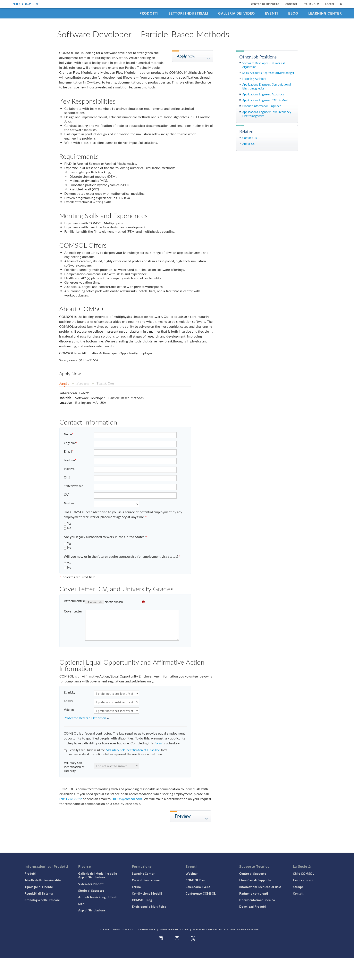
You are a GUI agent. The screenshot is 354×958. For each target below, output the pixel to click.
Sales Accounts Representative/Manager (268, 73)
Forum (136, 887)
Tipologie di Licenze (39, 887)
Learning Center (325, 13)
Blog (293, 13)
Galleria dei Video (236, 13)
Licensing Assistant (254, 79)
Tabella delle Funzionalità (43, 880)
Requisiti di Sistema (39, 893)
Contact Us (249, 138)
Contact (291, 4)
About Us (248, 144)
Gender (68, 701)
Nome (68, 434)
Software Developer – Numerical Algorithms (263, 65)
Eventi (271, 13)
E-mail (68, 451)
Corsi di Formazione (146, 880)
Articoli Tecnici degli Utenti (97, 897)
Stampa (298, 887)
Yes (69, 523)
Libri (81, 904)
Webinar (192, 873)
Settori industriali (188, 13)
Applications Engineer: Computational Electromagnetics (266, 86)
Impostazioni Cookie (174, 929)
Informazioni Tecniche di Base (260, 887)
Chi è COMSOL (303, 873)
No (69, 528)
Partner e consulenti (253, 893)
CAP (66, 494)
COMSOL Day (195, 880)
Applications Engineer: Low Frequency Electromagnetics (266, 114)
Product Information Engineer (261, 106)
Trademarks (146, 929)
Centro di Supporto (265, 4)
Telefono (70, 460)
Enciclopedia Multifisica (149, 906)
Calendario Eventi (198, 887)
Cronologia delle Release (42, 900)
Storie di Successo (91, 890)
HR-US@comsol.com (126, 798)
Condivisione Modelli (147, 893)
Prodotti (149, 13)
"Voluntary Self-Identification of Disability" (133, 750)
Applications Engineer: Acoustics (263, 94)
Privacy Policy (123, 929)
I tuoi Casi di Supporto (255, 880)
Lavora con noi (303, 880)
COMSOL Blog (142, 900)
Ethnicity (69, 692)
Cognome (70, 443)
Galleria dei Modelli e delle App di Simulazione (97, 875)
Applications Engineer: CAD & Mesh (265, 100)
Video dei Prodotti (91, 884)
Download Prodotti (252, 906)
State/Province (73, 486)
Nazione (69, 503)
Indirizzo (69, 469)
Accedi (329, 4)
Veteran (69, 709)
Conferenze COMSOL (201, 893)
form (158, 743)
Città (67, 477)
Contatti (299, 893)
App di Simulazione (92, 910)
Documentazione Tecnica (257, 900)
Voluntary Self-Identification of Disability (74, 767)
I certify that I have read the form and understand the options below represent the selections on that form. (118, 752)
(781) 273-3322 (70, 798)
